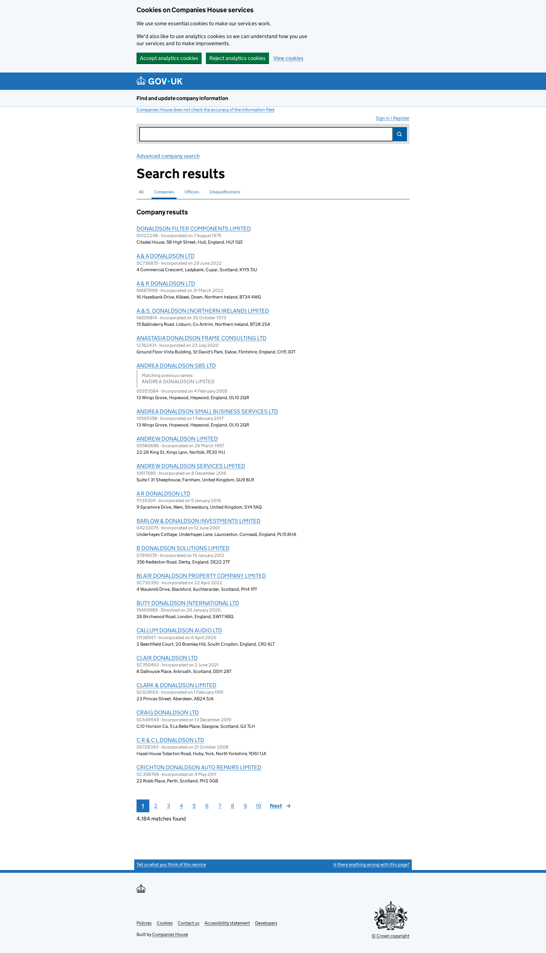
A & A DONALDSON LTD (165, 255)
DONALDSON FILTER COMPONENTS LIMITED (193, 228)
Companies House (170, 934)
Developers (266, 923)
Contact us (188, 923)
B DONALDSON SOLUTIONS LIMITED (182, 548)
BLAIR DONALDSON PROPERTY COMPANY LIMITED (201, 575)
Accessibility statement (227, 923)
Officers (192, 191)
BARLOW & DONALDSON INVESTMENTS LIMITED (198, 520)
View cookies (288, 58)
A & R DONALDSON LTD (165, 283)
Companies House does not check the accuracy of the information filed (205, 109)
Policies (144, 923)
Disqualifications (225, 191)
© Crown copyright (391, 936)
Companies (164, 191)
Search (400, 134)
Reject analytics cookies (237, 58)
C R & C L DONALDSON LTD (170, 740)
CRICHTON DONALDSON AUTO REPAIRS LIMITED (198, 767)
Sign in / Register (393, 118)
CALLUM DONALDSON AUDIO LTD (179, 630)
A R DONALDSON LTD (163, 493)
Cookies (165, 923)
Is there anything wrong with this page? (371, 864)
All (141, 191)
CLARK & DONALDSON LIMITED (176, 685)
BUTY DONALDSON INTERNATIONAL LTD (187, 603)
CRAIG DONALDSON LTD (167, 712)
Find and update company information (182, 98)
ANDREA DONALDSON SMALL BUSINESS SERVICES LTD (207, 411)
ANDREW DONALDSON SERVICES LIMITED (190, 466)
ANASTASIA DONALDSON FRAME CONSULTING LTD (201, 338)
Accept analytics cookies (169, 58)
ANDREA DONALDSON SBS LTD (176, 365)
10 (258, 806)
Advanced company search (168, 156)
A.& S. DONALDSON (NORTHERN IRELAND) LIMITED (202, 310)
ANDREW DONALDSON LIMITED (177, 438)
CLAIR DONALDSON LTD (167, 657)
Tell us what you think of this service (171, 864)
